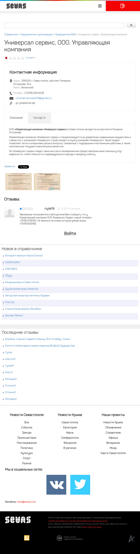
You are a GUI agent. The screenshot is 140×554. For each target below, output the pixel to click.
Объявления (113, 427)
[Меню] (52, 6)
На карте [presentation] (39, 118)
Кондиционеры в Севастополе (22, 282)
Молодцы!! (11, 379)
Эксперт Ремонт (14, 315)
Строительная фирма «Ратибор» (23, 309)
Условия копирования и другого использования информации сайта (78, 521)
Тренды (26, 432)
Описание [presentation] (16, 118)
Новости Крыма (113, 422)
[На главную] (14, 6)
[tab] (16, 118)
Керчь (70, 432)
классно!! (10, 359)
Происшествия (26, 438)
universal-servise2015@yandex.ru (34, 98)
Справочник (11, 34)
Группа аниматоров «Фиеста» (21, 289)
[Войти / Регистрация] (123, 6)
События (26, 427)
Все (26, 422)
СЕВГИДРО (11, 269)
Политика (27, 448)
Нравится (9, 166)
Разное (26, 463)
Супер (8, 352)
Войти (70, 233)
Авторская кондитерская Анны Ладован (27, 295)
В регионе (70, 448)
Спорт (27, 458)
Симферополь (70, 438)
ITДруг (8, 276)
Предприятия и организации (36, 34)
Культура (27, 453)
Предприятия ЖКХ (65, 34)
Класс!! (9, 372)
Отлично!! (10, 386)
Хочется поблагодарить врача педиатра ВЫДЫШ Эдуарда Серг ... (41, 346)
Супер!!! (9, 366)
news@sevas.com (26, 502)
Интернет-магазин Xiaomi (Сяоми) (24, 256)
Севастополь (70, 422)
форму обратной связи (92, 527)
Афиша (113, 438)
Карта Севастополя (113, 453)
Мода (113, 448)
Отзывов (29, 58)
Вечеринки (113, 443)
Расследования (27, 443)
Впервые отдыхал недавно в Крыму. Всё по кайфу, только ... (38, 339)
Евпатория (70, 427)
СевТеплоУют (12, 262)
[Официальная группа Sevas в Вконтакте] (56, 485)
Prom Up (9, 302)
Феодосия (70, 443)
